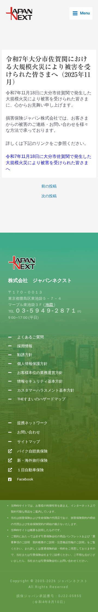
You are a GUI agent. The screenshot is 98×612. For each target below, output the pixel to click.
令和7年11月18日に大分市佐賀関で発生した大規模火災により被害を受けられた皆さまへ (48, 162)
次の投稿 (49, 196)
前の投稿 (49, 186)
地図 (49, 304)
